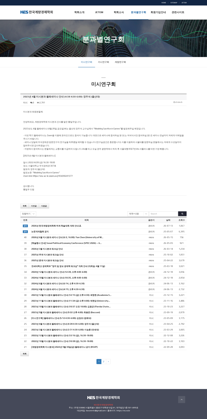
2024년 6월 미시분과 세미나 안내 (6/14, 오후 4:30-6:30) (57, 283)
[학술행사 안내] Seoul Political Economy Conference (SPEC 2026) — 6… (66, 243)
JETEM (184, 3)
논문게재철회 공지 (40, 231)
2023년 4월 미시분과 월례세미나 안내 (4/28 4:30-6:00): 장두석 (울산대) (65, 324)
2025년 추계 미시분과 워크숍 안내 (47, 254)
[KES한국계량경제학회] (36, 12)
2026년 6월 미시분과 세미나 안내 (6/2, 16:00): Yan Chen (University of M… (67, 237)
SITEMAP (173, 3)
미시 (25, 102)
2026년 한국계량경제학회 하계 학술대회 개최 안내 (55, 226)
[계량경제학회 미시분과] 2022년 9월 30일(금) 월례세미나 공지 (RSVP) (64, 347)
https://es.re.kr (123, 410)
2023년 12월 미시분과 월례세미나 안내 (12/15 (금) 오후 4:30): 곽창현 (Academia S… (71, 295)
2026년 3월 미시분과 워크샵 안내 (47, 249)
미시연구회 (86, 62)
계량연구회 (120, 62)
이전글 (34, 206)
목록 (24, 206)
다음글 (44, 206)
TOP (181, 399)
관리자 (151, 226)
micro (151, 237)
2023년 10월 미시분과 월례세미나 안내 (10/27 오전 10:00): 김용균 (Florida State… (71, 306)
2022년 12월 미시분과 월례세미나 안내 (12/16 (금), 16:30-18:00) (62, 335)
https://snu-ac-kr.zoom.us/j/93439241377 (53, 176)
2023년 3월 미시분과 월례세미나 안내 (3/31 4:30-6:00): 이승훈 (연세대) (65, 329)
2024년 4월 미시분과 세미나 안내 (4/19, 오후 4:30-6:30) (57, 289)
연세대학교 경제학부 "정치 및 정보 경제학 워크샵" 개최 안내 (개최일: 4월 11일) (68, 266)
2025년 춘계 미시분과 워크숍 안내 (47, 260)
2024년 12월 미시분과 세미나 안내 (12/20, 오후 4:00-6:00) (59, 272)
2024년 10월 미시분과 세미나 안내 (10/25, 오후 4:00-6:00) (59, 278)
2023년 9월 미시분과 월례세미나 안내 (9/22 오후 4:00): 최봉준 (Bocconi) (65, 312)
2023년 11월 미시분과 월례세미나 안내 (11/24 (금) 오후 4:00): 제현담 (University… (70, 301)
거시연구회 (103, 62)
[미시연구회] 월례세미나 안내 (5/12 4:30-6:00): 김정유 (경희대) (61, 318)
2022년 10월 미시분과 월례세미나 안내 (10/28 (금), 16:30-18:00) (62, 341)
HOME (164, 3)
